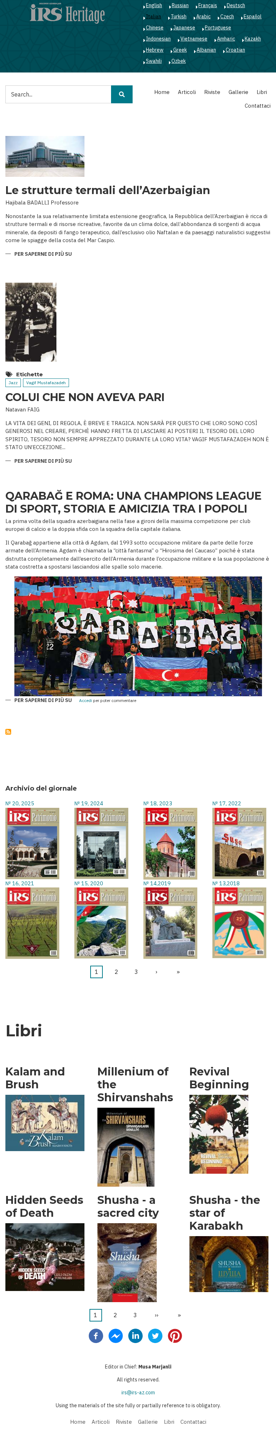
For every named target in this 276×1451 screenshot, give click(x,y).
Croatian (235, 50)
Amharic (226, 39)
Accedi (85, 700)
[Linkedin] (135, 1335)
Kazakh (253, 39)
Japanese (184, 27)
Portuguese (218, 27)
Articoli (187, 92)
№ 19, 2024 (88, 803)
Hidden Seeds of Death (44, 1207)
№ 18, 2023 (157, 803)
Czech (227, 16)
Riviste (212, 92)
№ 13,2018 (226, 883)
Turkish (179, 16)
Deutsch (236, 5)
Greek (180, 50)
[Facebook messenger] (116, 1335)
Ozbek (178, 61)
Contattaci (258, 105)
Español (253, 16)
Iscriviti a (8, 732)
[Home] (67, 13)
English (154, 5)
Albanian (206, 50)
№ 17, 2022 (226, 803)
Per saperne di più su (43, 254)
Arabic (203, 16)
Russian (180, 5)
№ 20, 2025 (19, 803)
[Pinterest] (175, 1335)
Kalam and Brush (35, 1078)
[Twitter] (155, 1335)
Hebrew (155, 50)
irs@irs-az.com (138, 1392)
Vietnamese (193, 39)
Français (207, 5)
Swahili (154, 61)
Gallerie (238, 92)
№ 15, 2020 (88, 883)
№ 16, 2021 (19, 883)
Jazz (13, 382)
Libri (262, 92)
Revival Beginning (219, 1078)
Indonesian (158, 39)
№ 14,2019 (157, 883)
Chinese (155, 27)
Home (162, 92)
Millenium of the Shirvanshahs (135, 1084)
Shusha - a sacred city (128, 1207)
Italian (153, 16)
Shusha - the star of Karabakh (224, 1213)
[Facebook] (96, 1335)
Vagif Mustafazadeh (46, 382)
